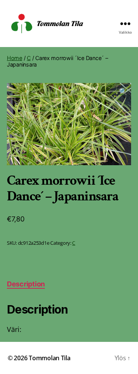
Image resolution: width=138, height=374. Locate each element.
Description (26, 284)
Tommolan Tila (50, 358)
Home (14, 58)
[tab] (26, 284)
